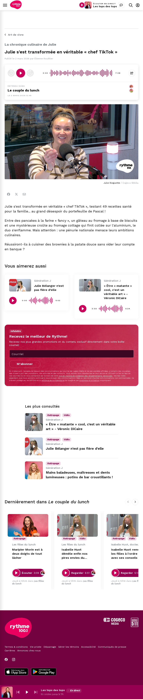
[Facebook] (8, 194)
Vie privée (35, 647)
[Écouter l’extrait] (20, 73)
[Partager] (131, 73)
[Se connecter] (137, 5)
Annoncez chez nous (29, 650)
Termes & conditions (16, 647)
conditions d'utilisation (89, 380)
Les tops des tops (105, 6)
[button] (18, 692)
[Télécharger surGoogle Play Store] (43, 672)
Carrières (10, 650)
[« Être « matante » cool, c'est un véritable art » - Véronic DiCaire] (90, 285)
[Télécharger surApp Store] (16, 672)
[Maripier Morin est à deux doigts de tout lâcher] (28, 525)
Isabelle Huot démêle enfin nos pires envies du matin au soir (75, 554)
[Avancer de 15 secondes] (30, 73)
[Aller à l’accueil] (16, 8)
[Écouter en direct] (82, 5)
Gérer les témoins (68, 647)
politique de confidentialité (52, 380)
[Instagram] (13, 659)
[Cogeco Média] (114, 624)
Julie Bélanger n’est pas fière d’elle (75, 448)
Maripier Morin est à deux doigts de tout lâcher (27, 553)
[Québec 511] (134, 626)
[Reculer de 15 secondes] (11, 73)
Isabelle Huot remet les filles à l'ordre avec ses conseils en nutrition (126, 554)
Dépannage (50, 647)
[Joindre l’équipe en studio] (121, 5)
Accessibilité (88, 647)
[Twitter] (16, 194)
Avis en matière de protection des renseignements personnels (85, 376)
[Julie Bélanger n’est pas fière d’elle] (20, 285)
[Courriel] (24, 194)
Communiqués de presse (112, 647)
